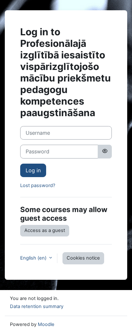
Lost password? (37, 185)
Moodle (46, 324)
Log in (33, 170)
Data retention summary (36, 306)
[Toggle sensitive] (105, 151)
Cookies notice (83, 258)
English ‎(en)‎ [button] (34, 258)
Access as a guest (44, 230)
